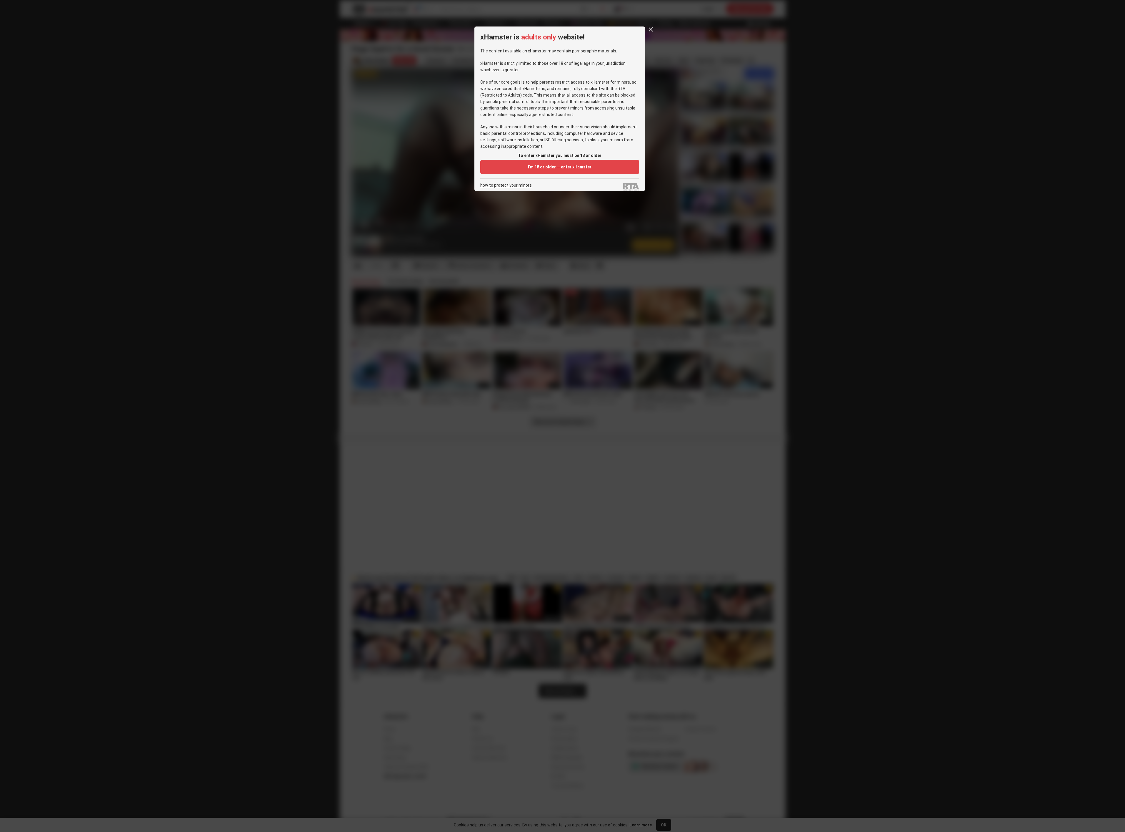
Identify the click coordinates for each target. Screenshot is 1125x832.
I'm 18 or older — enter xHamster (559, 167)
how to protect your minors (506, 185)
